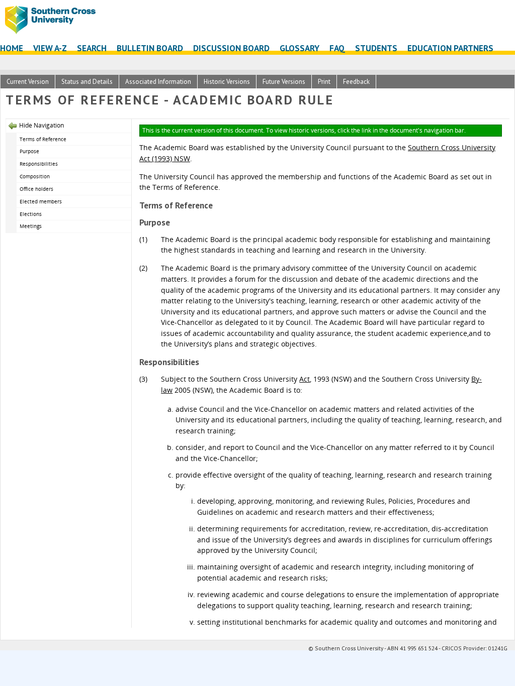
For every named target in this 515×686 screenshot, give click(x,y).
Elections (31, 213)
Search (92, 48)
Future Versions (284, 81)
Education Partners (450, 48)
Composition (35, 176)
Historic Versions (227, 81)
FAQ (337, 48)
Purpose (30, 151)
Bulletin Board (150, 48)
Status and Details (87, 81)
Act (304, 379)
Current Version (28, 81)
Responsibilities (39, 163)
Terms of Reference (44, 139)
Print (324, 81)
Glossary (299, 48)
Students (376, 48)
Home (11, 48)
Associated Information (158, 81)
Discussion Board (231, 48)
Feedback (356, 81)
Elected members (41, 201)
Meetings (31, 226)
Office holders (36, 188)
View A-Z (50, 48)
